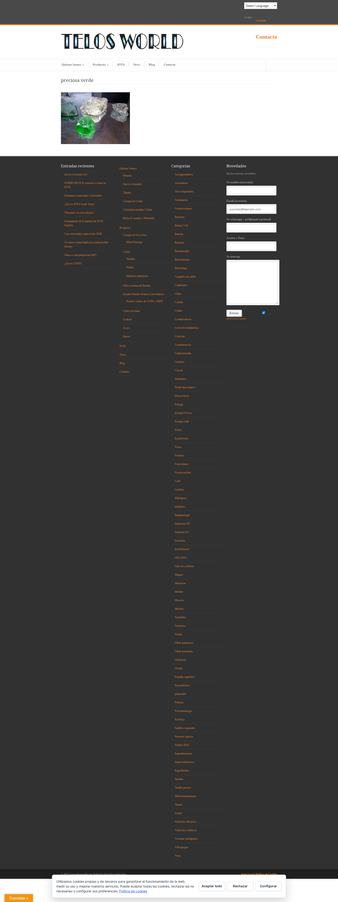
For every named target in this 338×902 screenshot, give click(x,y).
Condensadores (183, 319)
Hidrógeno (180, 498)
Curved (179, 370)
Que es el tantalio (132, 184)
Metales (179, 591)
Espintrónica (181, 438)
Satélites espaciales (185, 728)
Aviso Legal (248, 874)
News (136, 64)
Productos (101, 64)
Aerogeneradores (184, 174)
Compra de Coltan (133, 201)
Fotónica (179, 455)
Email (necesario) (236, 201)
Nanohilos (180, 617)
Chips (178, 293)
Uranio (178, 813)
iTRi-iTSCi (181, 557)
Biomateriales (182, 251)
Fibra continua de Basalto (137, 285)
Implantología (182, 515)
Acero (126, 328)
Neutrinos (180, 625)
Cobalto (179, 302)
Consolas (180, 336)
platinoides (180, 694)
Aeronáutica (181, 183)
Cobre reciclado (131, 311)
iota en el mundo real (75, 174)
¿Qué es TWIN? (73, 263)
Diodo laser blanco (185, 387)
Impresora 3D (182, 523)
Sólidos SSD (182, 745)
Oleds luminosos (184, 642)
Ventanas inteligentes (186, 838)
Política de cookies (133, 891)
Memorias (180, 583)
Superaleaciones (183, 753)
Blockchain (181, 268)
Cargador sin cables (185, 276)
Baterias (179, 234)
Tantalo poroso (183, 787)
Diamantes (180, 378)
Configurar (268, 886)
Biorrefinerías (182, 259)
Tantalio (130, 259)
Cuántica (179, 361)
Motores (179, 600)
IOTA (121, 64)
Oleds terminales (184, 651)
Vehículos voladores (186, 830)
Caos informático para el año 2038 (83, 233)
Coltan (126, 251)
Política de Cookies (266, 874)
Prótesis (179, 702)
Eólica (178, 430)
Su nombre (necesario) (239, 182)
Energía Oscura (183, 413)
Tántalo (127, 192)
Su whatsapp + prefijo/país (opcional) (248, 219)
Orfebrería (180, 659)
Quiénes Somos (73, 64)
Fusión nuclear (183, 472)
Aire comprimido (184, 191)
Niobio (130, 267)
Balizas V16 (181, 225)
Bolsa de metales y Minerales (139, 218)
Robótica (179, 719)
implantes (180, 506)
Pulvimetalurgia (183, 711)
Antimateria (181, 200)
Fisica (178, 447)
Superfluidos (182, 770)
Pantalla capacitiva (185, 677)
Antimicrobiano (183, 208)
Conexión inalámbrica (186, 327)
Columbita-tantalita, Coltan (137, 209)
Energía (179, 404)
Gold (177, 481)
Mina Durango (134, 242)
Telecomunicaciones (185, 796)
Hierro (126, 336)
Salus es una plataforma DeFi (80, 255)
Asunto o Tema (235, 238)
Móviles (179, 608)
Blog (152, 64)
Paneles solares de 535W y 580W (144, 301)
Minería (127, 175)
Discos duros (182, 395)
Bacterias (180, 217)
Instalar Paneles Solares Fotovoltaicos (143, 294)
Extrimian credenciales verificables (83, 195)
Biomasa (179, 242)
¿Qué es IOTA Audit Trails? (79, 204)
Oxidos (179, 668)
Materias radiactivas (137, 276)
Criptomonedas (183, 353)
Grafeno (127, 319)
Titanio (178, 804)
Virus (178, 855)
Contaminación (183, 344)
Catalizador (181, 285)
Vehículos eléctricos (185, 821)
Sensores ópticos (184, 736)
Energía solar (182, 421)
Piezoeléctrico (182, 685)
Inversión (180, 540)
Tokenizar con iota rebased (78, 212)
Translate (260, 20)
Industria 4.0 (182, 532)
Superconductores (184, 762)
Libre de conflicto (184, 566)
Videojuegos (181, 847)
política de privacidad (236, 319)
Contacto (266, 37)
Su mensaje (233, 256)
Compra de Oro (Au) (134, 235)
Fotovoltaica (181, 464)
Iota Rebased (182, 549)
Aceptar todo (212, 886)
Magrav (179, 574)
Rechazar (240, 886)
